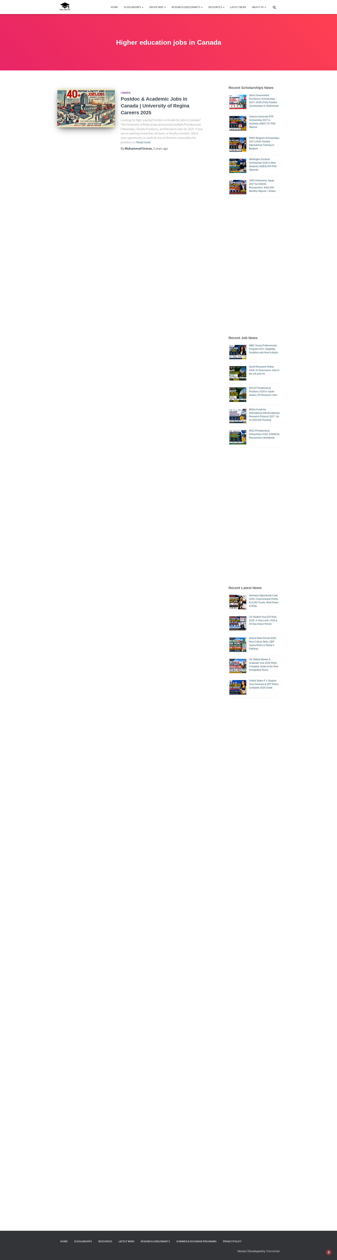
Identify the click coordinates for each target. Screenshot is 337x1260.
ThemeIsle (273, 1251)
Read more (144, 142)
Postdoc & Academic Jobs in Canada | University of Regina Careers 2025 (155, 105)
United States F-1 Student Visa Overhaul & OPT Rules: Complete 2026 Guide (264, 684)
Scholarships (132, 7)
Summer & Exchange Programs (196, 1241)
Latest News (238, 7)
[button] (142, 7)
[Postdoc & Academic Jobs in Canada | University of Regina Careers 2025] (86, 108)
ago (160, 148)
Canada (125, 92)
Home (114, 7)
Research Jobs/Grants (186, 7)
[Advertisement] (254, 266)
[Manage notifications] (329, 1252)
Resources (215, 7)
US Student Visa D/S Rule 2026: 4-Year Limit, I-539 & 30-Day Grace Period (263, 620)
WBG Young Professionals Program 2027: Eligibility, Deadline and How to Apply (263, 349)
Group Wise (156, 7)
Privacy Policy (232, 1241)
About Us (258, 7)
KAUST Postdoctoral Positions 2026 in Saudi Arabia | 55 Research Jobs (263, 391)
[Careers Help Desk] (64, 7)
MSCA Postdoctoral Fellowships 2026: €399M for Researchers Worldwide (264, 434)
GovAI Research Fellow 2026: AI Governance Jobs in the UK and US (264, 370)
